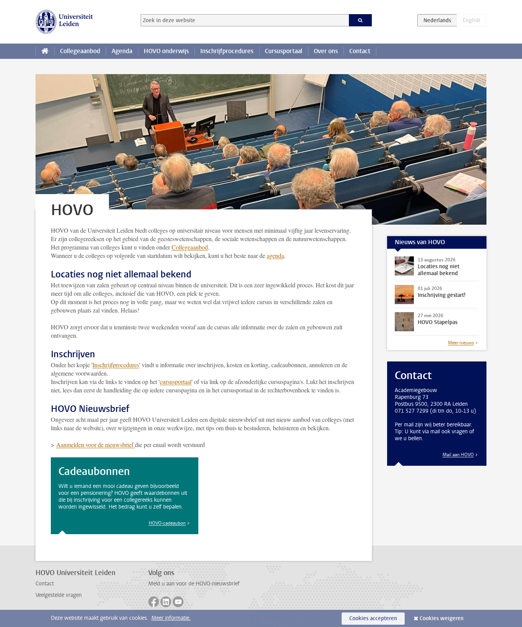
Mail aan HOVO (458, 455)
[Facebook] (153, 601)
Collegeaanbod (80, 51)
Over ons (326, 51)
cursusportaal (175, 381)
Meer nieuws (461, 343)
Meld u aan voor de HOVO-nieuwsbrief (194, 583)
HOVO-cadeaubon (167, 523)
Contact (359, 51)
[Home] (45, 51)
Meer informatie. (171, 618)
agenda (275, 255)
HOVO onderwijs (166, 51)
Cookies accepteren (373, 618)
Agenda (122, 51)
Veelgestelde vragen (59, 595)
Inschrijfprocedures (226, 51)
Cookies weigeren (442, 618)
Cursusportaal (283, 51)
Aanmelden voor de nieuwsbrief (95, 445)
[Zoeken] (360, 20)
